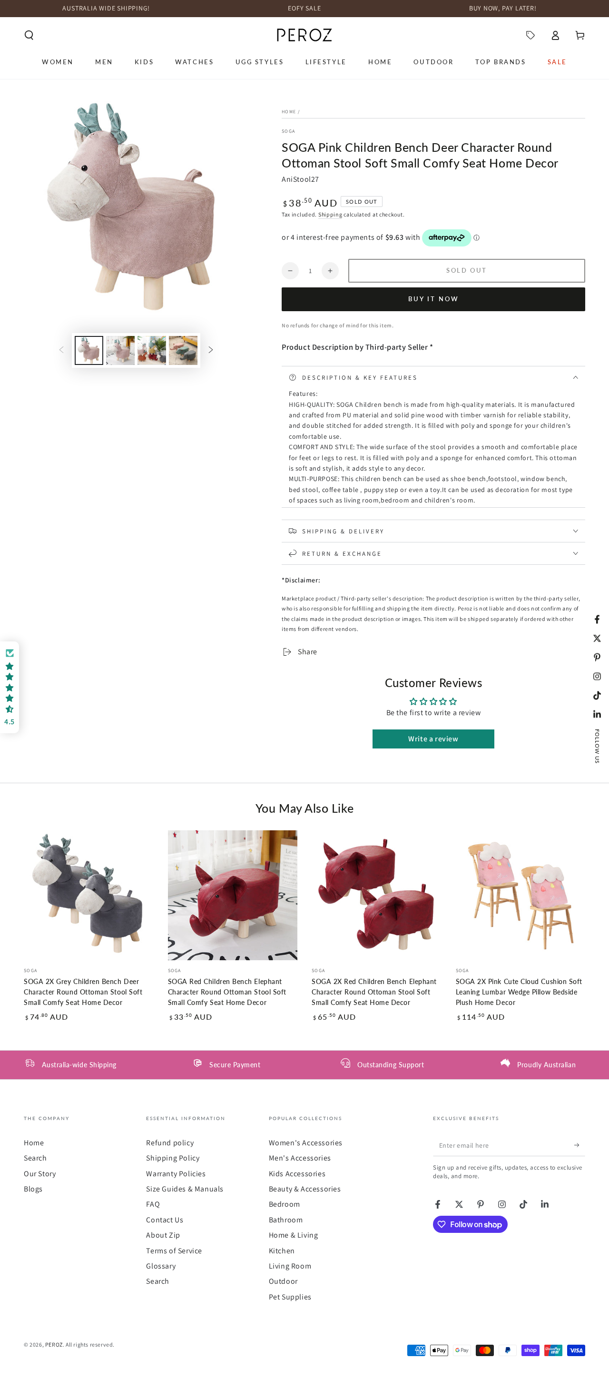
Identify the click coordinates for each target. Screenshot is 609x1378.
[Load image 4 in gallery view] (183, 350)
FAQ (153, 1204)
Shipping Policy (172, 1158)
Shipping (330, 214)
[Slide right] (210, 350)
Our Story (40, 1174)
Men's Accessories (300, 1158)
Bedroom (284, 1204)
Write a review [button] (433, 739)
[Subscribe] (579, 1145)
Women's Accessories (306, 1143)
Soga (288, 131)
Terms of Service (174, 1251)
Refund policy (170, 1143)
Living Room (290, 1266)
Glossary (161, 1266)
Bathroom (286, 1220)
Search (35, 1158)
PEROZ (54, 1344)
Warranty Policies (176, 1174)
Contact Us (164, 1220)
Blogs (33, 1189)
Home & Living (293, 1235)
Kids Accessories (297, 1174)
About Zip (163, 1235)
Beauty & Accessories (305, 1189)
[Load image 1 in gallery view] (89, 350)
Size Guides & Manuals (185, 1189)
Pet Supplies (290, 1297)
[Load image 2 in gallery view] (120, 350)
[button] (29, 35)
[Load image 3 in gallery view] (152, 350)
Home (289, 111)
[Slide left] (61, 350)
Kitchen (282, 1251)
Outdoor (283, 1281)
